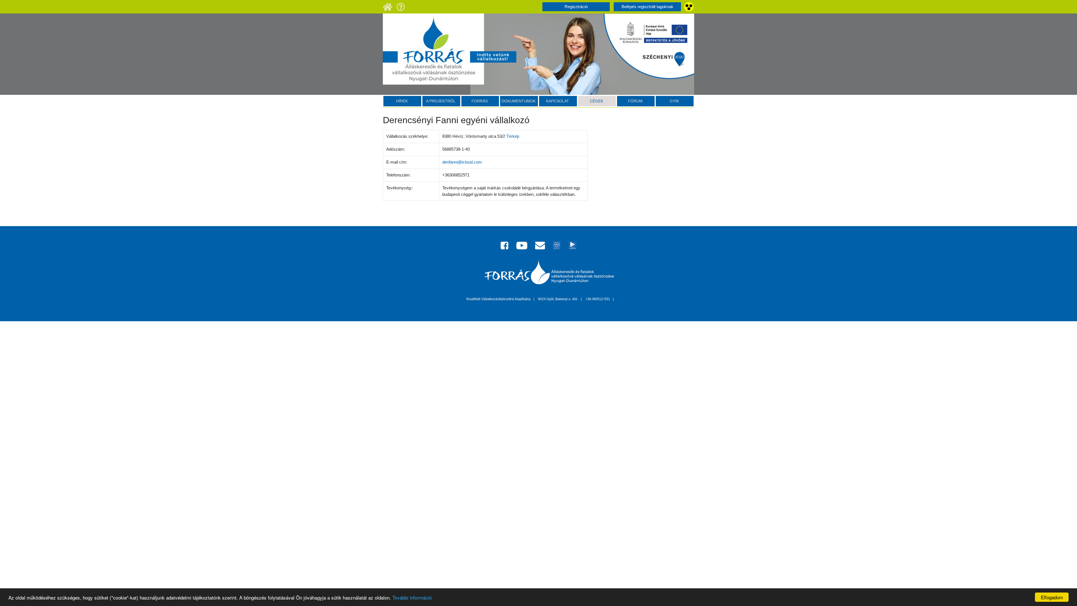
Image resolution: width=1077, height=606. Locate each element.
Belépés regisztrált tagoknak (647, 6)
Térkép (512, 136)
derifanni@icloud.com (462, 162)
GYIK (674, 101)
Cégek (596, 101)
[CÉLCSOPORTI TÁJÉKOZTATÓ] (401, 6)
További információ (412, 597)
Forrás (479, 101)
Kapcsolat (557, 101)
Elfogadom (1052, 597)
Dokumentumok (518, 101)
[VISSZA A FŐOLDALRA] (387, 6)
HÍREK (402, 101)
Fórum (635, 101)
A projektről (440, 101)
